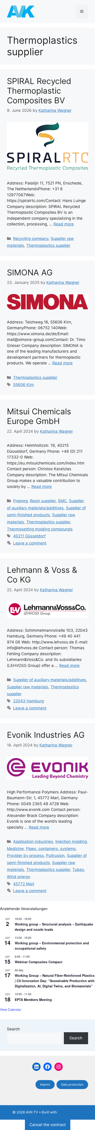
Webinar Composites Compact (38, 962)
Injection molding (71, 841)
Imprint (45, 1084)
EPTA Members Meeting (33, 999)
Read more (63, 224)
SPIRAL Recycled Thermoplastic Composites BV (39, 90)
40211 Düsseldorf (29, 536)
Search (13, 1029)
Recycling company (30, 238)
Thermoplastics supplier (48, 245)
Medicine (15, 848)
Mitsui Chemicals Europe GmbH (39, 416)
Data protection (72, 1084)
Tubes (78, 869)
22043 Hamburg (28, 701)
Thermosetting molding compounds (40, 529)
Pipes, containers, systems (51, 848)
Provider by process (25, 855)
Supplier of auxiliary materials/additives (49, 679)
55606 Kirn (23, 384)
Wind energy (18, 876)
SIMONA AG (30, 272)
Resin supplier (43, 501)
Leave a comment (29, 543)
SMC (62, 501)
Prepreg (20, 501)
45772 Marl (23, 884)
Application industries (33, 841)
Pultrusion (55, 855)
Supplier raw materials (27, 687)
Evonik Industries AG (46, 735)
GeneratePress (70, 1112)
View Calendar (10, 1009)
